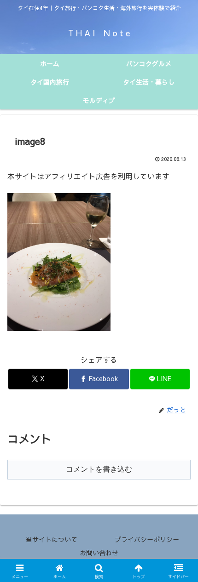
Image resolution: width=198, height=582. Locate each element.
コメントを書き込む (99, 469)
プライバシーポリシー (147, 539)
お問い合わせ (99, 552)
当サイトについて (51, 539)
